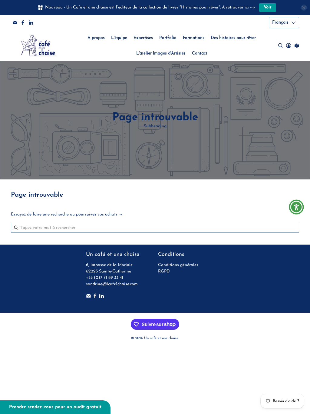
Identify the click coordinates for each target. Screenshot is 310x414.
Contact (199, 53)
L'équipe (119, 38)
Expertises (143, 38)
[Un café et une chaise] (39, 46)
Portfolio (167, 38)
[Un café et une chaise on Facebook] (22, 22)
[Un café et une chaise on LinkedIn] (31, 22)
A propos (96, 38)
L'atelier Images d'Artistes (161, 53)
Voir (268, 7)
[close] (304, 8)
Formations (193, 38)
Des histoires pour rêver (233, 38)
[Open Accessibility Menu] (296, 207)
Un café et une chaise (161, 338)
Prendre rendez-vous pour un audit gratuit (55, 407)
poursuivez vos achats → (99, 214)
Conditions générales (178, 265)
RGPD (164, 271)
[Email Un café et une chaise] (15, 22)
